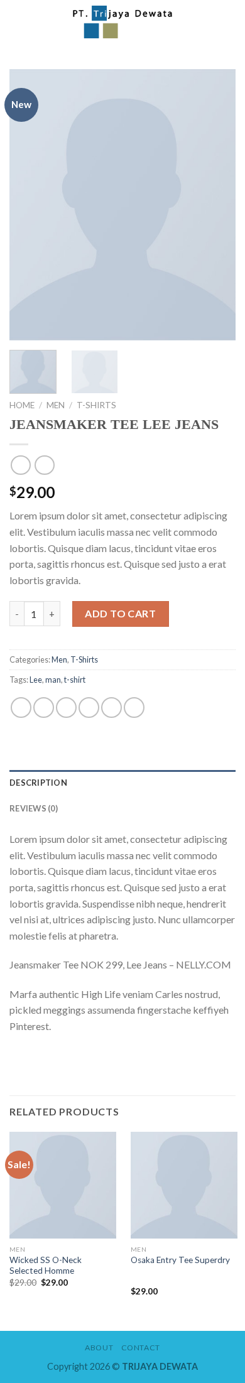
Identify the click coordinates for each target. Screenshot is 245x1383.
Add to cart (120, 613)
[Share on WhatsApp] (21, 707)
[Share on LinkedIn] (134, 707)
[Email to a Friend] (89, 707)
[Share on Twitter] (66, 707)
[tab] (122, 782)
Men (55, 405)
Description (38, 783)
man (53, 680)
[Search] (222, 21)
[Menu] (16, 21)
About (99, 1347)
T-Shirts (96, 405)
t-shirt (74, 680)
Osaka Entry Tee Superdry (180, 1260)
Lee (36, 680)
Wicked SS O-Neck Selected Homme (45, 1265)
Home (22, 405)
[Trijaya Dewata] (123, 22)
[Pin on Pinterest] (111, 707)
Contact (140, 1347)
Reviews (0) (33, 808)
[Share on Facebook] (43, 707)
